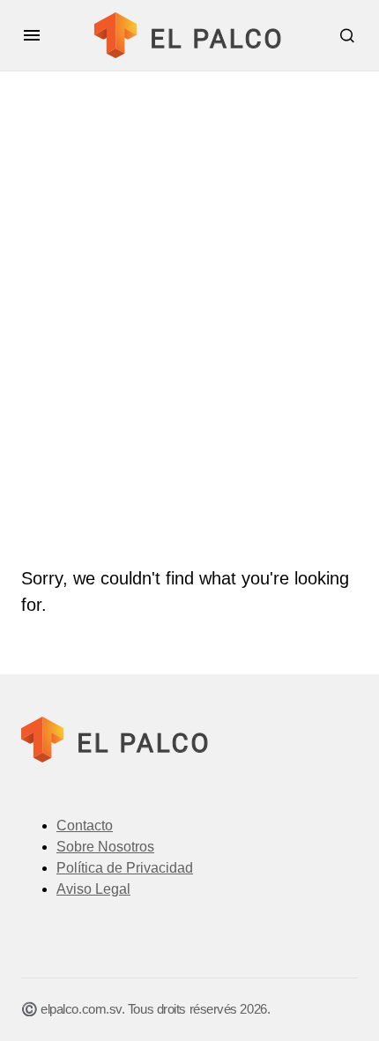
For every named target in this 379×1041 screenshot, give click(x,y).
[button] (31, 35)
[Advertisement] (189, 361)
